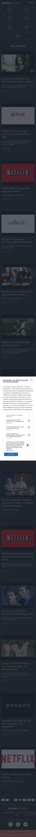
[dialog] (18, 419)
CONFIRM (11, 454)
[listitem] (18, 415)
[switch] (28, 421)
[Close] (32, 380)
